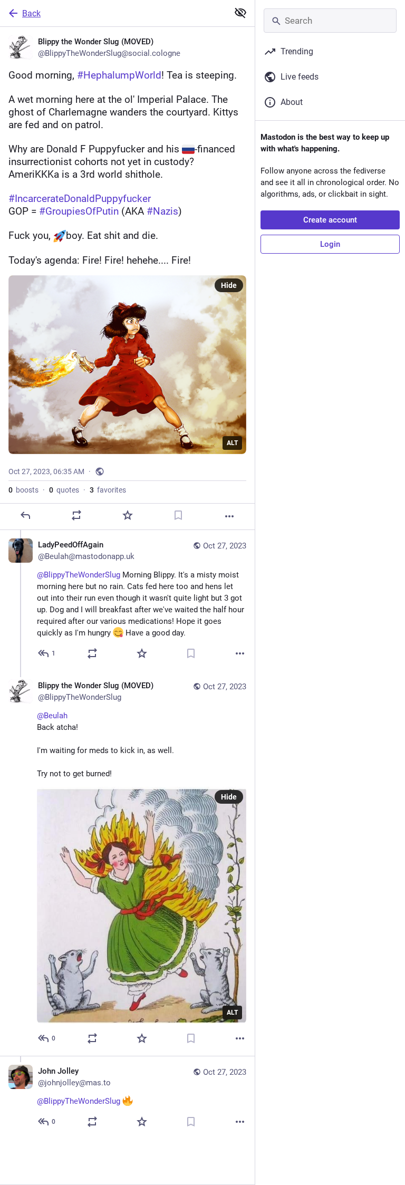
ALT (232, 443)
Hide (229, 285)
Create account (330, 220)
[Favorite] (127, 515)
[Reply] (25, 515)
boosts (23, 490)
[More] (229, 516)
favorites (108, 490)
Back (31, 13)
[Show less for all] (240, 12)
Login (330, 244)
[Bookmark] (178, 515)
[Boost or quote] (76, 515)
